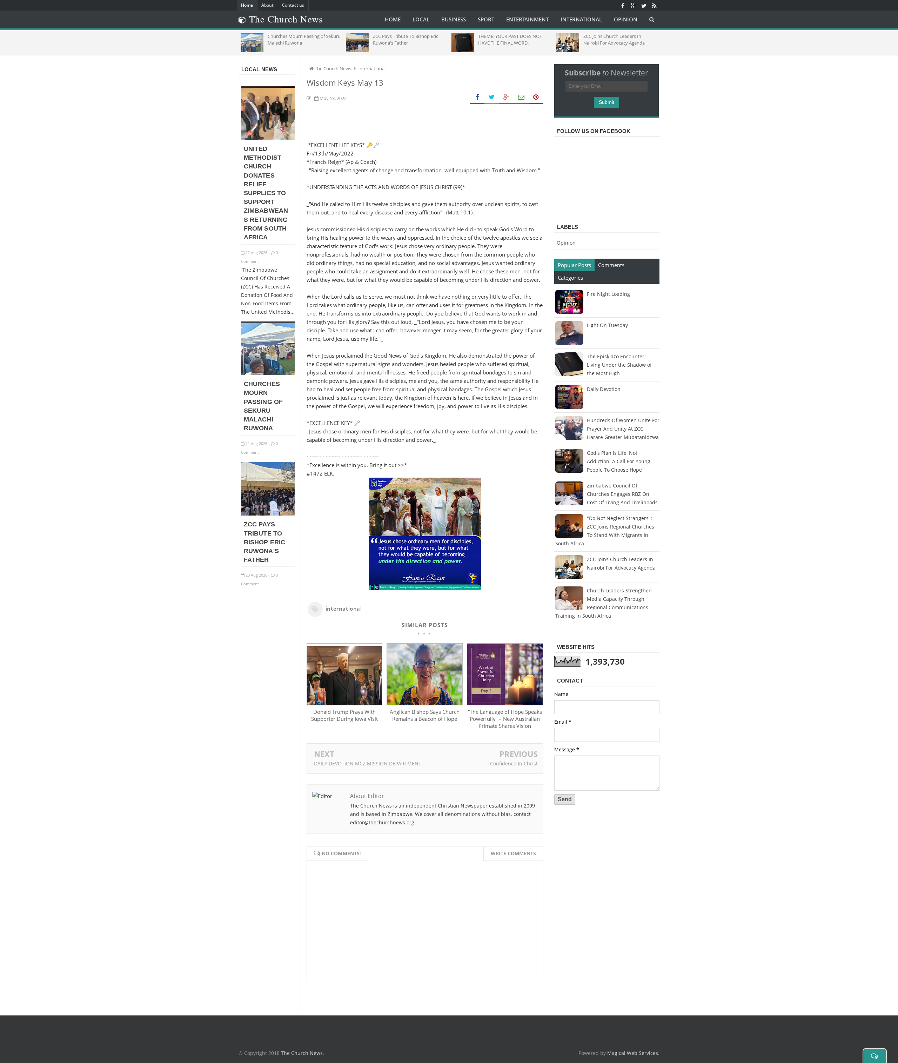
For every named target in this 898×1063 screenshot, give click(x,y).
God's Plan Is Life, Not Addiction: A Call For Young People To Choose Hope (618, 461)
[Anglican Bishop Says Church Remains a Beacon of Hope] (424, 703)
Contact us (293, 5)
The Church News (302, 1053)
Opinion (566, 242)
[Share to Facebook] (477, 97)
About (267, 5)
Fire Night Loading (608, 294)
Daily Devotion (604, 389)
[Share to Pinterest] (536, 97)
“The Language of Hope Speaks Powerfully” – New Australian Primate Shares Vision (505, 718)
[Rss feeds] (654, 5)
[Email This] (521, 97)
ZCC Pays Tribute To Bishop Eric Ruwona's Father (264, 542)
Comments (611, 264)
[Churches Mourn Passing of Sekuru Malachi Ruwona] (268, 373)
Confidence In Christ (514, 763)
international (344, 608)
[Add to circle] (633, 5)
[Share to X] (491, 97)
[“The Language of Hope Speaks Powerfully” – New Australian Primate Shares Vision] (505, 703)
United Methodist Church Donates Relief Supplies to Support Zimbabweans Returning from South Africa (266, 193)
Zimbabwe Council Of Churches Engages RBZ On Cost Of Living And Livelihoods (622, 494)
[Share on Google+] (506, 97)
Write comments (513, 853)
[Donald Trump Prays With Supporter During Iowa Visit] (344, 703)
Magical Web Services (632, 1053)
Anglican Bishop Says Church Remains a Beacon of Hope (425, 715)
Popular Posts (574, 264)
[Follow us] (643, 5)
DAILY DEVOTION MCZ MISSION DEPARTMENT (367, 763)
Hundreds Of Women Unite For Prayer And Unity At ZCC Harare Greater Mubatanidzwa (623, 428)
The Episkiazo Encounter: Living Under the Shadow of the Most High (619, 365)
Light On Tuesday (607, 325)
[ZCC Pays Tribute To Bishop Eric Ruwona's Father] (268, 513)
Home (247, 5)
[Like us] (622, 5)
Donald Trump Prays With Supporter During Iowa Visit (344, 715)
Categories (570, 277)
